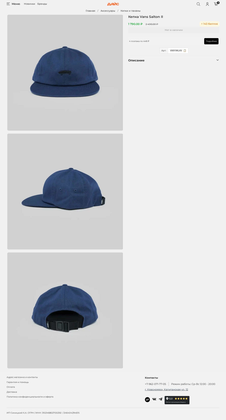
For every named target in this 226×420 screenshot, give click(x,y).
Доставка (12, 392)
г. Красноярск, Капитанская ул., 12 (166, 389)
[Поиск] (198, 3)
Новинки (29, 3)
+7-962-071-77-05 (155, 384)
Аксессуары (108, 10)
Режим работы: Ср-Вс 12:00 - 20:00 (193, 384)
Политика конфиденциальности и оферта (30, 396)
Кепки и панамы (130, 10)
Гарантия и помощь (18, 382)
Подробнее (211, 41)
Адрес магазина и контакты (22, 377)
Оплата (11, 387)
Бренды (42, 3)
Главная (90, 10)
